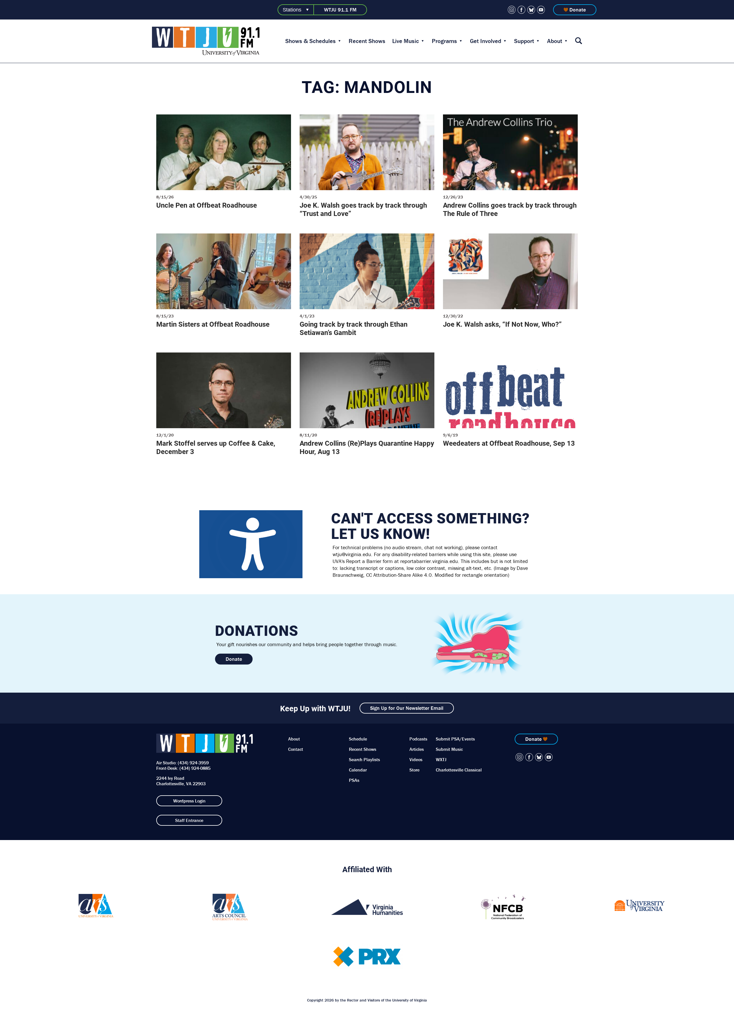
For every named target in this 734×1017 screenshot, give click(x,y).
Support (524, 41)
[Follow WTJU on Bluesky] (531, 10)
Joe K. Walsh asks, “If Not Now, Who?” (502, 324)
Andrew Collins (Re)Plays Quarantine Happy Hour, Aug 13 (367, 447)
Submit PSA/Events (455, 739)
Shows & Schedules (310, 41)
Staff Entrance (189, 820)
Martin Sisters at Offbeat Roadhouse (213, 324)
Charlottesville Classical (459, 770)
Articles (416, 749)
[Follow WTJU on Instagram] (512, 10)
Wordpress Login (189, 801)
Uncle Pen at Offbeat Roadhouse (206, 205)
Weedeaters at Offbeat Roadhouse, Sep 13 (509, 443)
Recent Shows (367, 41)
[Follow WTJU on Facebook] (522, 10)
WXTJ (441, 759)
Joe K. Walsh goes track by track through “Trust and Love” (363, 209)
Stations (292, 10)
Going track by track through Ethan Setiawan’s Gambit (353, 328)
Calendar (358, 770)
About (554, 41)
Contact (295, 749)
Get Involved (485, 41)
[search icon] (578, 41)
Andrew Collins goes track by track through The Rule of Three (510, 209)
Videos (415, 759)
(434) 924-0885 (194, 768)
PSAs (354, 780)
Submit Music (449, 749)
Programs (444, 41)
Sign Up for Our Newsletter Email (406, 708)
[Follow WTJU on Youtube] (541, 10)
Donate (577, 9)
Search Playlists (364, 759)
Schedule (358, 739)
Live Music (405, 41)
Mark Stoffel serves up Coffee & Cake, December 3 (215, 447)
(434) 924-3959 (193, 762)
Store (414, 770)
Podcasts (418, 739)
